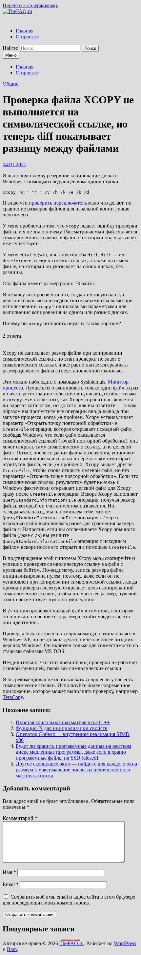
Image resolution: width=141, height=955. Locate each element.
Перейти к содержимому (30, 5)
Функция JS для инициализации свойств (62, 728)
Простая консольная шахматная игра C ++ (63, 722)
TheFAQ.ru (71, 943)
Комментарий (20, 818)
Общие (10, 84)
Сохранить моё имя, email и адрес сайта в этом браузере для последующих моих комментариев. (69, 899)
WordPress (125, 943)
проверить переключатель (58, 203)
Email (11, 884)
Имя (9, 872)
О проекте (27, 36)
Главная (24, 30)
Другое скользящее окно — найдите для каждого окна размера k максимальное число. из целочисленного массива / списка (76, 769)
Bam (12, 949)
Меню (11, 55)
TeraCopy (13, 697)
